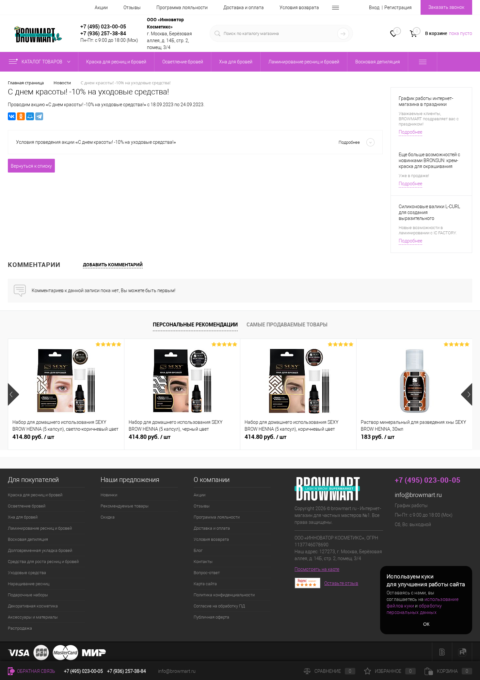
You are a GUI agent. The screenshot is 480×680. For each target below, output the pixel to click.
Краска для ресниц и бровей (35, 494)
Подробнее (410, 132)
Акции (101, 7)
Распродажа (20, 628)
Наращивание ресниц (28, 583)
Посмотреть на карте (317, 569)
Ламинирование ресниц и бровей (40, 528)
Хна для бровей (23, 517)
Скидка (108, 517)
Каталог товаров (42, 61)
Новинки (109, 494)
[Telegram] (39, 116)
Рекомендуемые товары (125, 506)
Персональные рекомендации (195, 324)
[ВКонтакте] (12, 116)
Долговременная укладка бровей (40, 550)
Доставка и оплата (243, 7)
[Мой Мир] (30, 116)
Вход (374, 7)
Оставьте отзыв (341, 583)
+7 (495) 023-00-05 (103, 26)
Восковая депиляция (28, 539)
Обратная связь (35, 671)
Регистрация (398, 7)
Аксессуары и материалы (33, 617)
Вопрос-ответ (207, 572)
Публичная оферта (211, 617)
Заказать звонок (446, 7)
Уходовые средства (27, 572)
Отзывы (132, 7)
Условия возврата (299, 7)
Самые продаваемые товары (287, 324)
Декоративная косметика (33, 606)
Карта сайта (205, 583)
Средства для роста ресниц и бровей (43, 561)
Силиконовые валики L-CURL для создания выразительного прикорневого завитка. (429, 212)
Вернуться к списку (31, 166)
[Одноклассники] (21, 116)
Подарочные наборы (28, 594)
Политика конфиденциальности (224, 594)
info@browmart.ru (418, 494)
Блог (198, 550)
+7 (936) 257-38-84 (126, 671)
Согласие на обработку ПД (219, 606)
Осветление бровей (26, 506)
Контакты (203, 561)
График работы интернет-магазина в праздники (426, 101)
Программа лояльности (182, 7)
